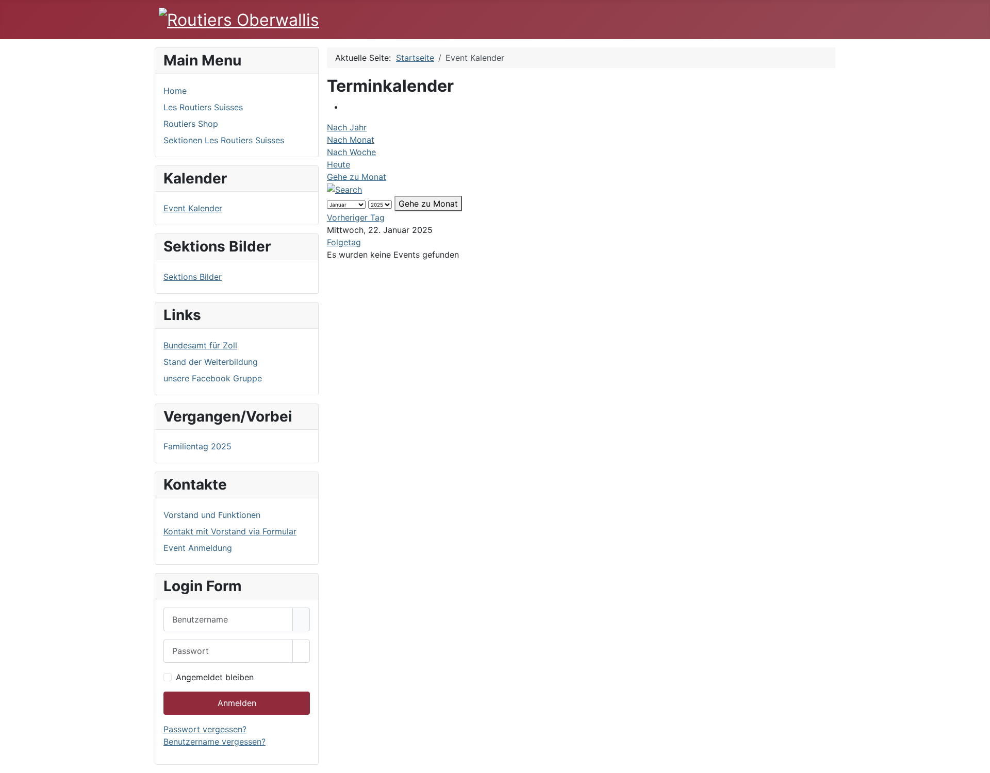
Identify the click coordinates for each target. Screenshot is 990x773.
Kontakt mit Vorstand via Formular (229, 531)
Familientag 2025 (197, 446)
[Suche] (344, 189)
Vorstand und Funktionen (211, 515)
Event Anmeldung (197, 548)
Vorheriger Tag (356, 217)
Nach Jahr (347, 127)
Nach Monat (350, 140)
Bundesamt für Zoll (200, 345)
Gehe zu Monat (356, 177)
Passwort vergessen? (204, 729)
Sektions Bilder (192, 277)
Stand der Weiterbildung (210, 362)
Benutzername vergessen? (214, 741)
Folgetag (344, 242)
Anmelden (237, 703)
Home (175, 91)
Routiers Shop (190, 124)
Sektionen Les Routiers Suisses (223, 140)
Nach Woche (351, 152)
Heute (338, 164)
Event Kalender (192, 208)
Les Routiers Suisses (203, 107)
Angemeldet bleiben (215, 677)
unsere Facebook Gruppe (212, 378)
